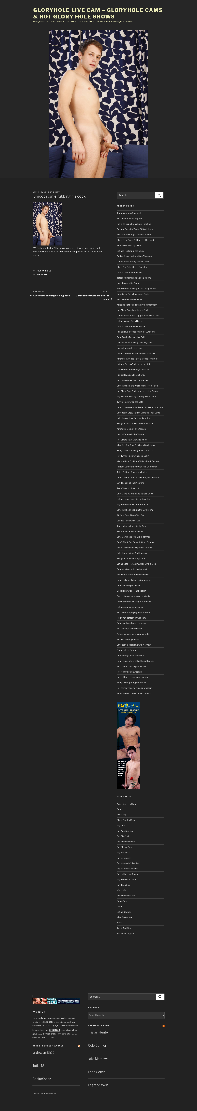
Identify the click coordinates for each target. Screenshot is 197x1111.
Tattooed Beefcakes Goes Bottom (134, 278)
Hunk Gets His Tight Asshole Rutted (134, 234)
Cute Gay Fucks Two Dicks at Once (133, 537)
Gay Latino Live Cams (127, 874)
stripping (35, 1037)
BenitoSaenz (41, 1079)
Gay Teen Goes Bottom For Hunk (132, 504)
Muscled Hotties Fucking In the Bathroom (137, 305)
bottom (63, 1022)
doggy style (60, 1034)
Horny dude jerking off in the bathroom (135, 661)
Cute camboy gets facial (128, 585)
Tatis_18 (38, 1066)
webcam (38, 251)
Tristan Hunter (98, 1032)
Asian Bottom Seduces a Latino (132, 472)
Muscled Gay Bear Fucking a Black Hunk (136, 445)
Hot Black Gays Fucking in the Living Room (137, 391)
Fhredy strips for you (126, 650)
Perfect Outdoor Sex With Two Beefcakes (137, 466)
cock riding (65, 1030)
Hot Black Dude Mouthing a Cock (133, 310)
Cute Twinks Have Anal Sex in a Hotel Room (137, 385)
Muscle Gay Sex (124, 917)
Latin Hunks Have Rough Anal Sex (133, 369)
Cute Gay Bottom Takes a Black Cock (135, 493)
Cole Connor (97, 1045)
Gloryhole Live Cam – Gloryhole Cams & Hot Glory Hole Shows (98, 13)
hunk (48, 1037)
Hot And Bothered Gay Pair (129, 218)
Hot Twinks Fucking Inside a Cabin (133, 456)
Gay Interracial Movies (127, 868)
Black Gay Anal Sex (126, 820)
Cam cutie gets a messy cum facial (133, 596)
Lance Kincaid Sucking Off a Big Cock (135, 342)
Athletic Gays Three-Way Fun (131, 515)
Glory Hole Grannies (50, 1093)
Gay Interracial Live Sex (128, 863)
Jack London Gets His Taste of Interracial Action (140, 407)
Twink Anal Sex (124, 928)
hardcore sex (38, 1026)
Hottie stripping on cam (128, 639)
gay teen (36, 1018)
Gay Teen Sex (123, 885)
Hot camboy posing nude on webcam (134, 688)
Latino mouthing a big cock (130, 607)
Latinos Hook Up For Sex (128, 520)
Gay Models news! (99, 1026)
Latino (120, 906)
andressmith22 (43, 1052)
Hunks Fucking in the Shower (131, 434)
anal (53, 1033)
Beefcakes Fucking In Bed (129, 245)
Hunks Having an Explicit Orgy (131, 375)
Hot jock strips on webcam (129, 672)
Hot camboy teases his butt (130, 628)
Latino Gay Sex (124, 912)
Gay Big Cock (123, 836)
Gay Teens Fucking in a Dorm (131, 483)
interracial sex (38, 1030)
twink (41, 1022)
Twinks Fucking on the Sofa (130, 402)
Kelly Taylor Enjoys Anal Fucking (132, 553)
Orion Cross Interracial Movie (131, 326)
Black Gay (121, 814)
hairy (47, 1030)
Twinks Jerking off (125, 933)
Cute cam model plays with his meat (134, 645)
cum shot (42, 1037)
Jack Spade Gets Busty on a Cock (133, 294)
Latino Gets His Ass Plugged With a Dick (136, 564)
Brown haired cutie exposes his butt (134, 693)
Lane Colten (97, 1072)
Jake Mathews (98, 1059)
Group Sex (122, 901)
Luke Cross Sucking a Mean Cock (133, 261)
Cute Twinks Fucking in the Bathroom (135, 510)
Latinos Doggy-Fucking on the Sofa (134, 364)
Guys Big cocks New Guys (48, 1046)
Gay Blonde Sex (124, 847)
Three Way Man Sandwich (129, 213)
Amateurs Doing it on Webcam (131, 429)
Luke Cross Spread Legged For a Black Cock (138, 315)
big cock (48, 1021)
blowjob (46, 1033)
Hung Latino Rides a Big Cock (131, 558)
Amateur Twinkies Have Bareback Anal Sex (137, 358)
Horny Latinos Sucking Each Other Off (135, 450)
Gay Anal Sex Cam (125, 831)
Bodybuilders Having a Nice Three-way (135, 256)
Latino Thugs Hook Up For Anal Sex (133, 499)
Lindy (56, 192)
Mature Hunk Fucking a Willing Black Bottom (138, 461)
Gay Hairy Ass (123, 852)
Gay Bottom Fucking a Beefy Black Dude (136, 396)
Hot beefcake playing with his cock (133, 612)
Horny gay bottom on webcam (131, 618)
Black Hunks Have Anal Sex (130, 531)
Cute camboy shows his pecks (131, 623)
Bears (120, 809)
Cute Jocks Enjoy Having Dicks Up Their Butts (138, 412)
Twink (119, 922)
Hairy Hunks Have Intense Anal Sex (133, 418)
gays (34, 1034)
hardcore (57, 1022)
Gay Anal (121, 825)
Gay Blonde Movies (126, 841)
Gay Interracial (124, 858)
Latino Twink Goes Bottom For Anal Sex (136, 353)
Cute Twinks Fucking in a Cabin (131, 337)
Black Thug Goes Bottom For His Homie (136, 240)
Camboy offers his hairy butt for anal (134, 601)
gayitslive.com (61, 1025)
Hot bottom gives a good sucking (133, 677)
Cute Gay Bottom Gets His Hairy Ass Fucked (138, 477)
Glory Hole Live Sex (126, 895)
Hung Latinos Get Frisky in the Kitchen (135, 423)
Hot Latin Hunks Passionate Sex (132, 380)
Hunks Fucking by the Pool (129, 348)
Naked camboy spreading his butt (133, 634)
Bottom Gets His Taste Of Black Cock (135, 229)
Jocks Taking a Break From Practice (134, 224)
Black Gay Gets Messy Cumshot (132, 267)
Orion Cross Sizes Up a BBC (130, 272)
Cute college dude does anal (130, 655)
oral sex (73, 1030)
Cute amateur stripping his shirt (132, 569)
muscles (49, 1026)
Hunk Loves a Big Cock (128, 283)
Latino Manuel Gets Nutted (130, 321)
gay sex (74, 1034)
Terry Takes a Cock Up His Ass (131, 526)
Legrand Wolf (98, 1085)
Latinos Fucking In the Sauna (131, 251)
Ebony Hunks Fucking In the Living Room (136, 288)
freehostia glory (37, 1093)
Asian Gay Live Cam (126, 804)
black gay (71, 1022)
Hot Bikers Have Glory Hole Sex (132, 439)
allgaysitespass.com (50, 1018)
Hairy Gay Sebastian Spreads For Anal (134, 547)
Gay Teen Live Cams (126, 879)
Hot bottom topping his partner (132, 666)
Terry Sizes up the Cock (128, 488)
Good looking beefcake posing (131, 591)
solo (70, 1018)
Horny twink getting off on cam (132, 682)
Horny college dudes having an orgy (134, 580)
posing (39, 1034)
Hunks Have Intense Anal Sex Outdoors (136, 332)
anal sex (54, 1029)
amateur (64, 1018)
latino (69, 1034)
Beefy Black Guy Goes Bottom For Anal (135, 542)
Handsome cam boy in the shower (133, 574)
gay (52, 1037)
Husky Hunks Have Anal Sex (130, 299)
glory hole (44, 271)
